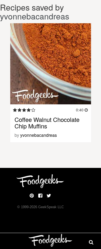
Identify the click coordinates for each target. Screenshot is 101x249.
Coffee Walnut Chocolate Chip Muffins (47, 122)
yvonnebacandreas (34, 16)
